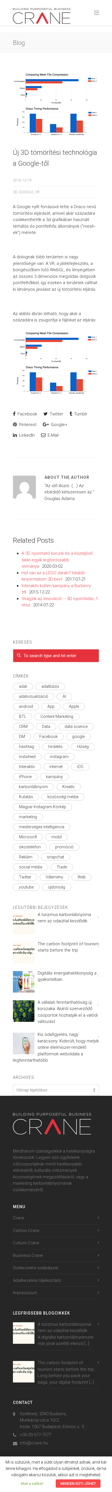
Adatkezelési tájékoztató (37, 1280)
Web (82, 877)
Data (46, 726)
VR (37, 192)
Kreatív (68, 786)
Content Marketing (56, 716)
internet (56, 766)
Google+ (58, 424)
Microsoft (28, 837)
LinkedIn (26, 435)
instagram (59, 756)
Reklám (25, 857)
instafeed (27, 756)
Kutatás (26, 796)
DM (22, 736)
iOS (80, 766)
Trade (62, 867)
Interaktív (27, 766)
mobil (56, 837)
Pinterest (27, 424)
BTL (22, 716)
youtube (26, 887)
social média (30, 867)
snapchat (55, 857)
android (26, 706)
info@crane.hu (34, 1443)
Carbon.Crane (26, 1230)
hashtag (26, 746)
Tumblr (80, 414)
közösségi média (62, 796)
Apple (74, 706)
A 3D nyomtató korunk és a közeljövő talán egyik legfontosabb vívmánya (57, 560)
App (51, 706)
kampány (54, 776)
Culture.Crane (26, 1242)
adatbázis (50, 686)
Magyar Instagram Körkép (42, 806)
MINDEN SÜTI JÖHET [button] (78, 1483)
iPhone (25, 776)
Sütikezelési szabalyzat (35, 1267)
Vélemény (54, 877)
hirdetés (55, 746)
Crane (18, 1217)
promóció (64, 847)
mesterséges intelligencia (41, 827)
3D (15, 192)
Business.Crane (28, 1255)
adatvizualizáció (33, 696)
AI (64, 696)
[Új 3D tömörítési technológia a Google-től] (56, 104)
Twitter (56, 414)
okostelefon (30, 847)
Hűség (83, 746)
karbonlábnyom (33, 786)
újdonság (56, 887)
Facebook (26, 414)
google (26, 192)
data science (76, 726)
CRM (23, 726)
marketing (28, 817)
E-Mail (53, 435)
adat (23, 686)
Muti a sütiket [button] (32, 1483)
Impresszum (25, 1292)
